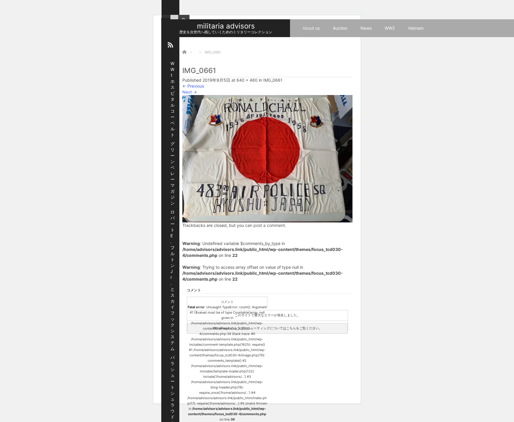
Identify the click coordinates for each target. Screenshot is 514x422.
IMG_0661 (273, 80)
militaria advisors (226, 26)
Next (189, 91)
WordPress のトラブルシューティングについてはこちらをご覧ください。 (267, 328)
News (366, 28)
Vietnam (416, 28)
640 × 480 (247, 80)
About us (311, 28)
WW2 (390, 28)
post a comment (269, 225)
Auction (340, 28)
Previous (193, 85)
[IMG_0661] (267, 158)
